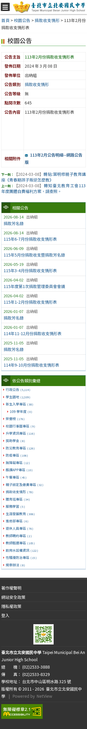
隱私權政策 (11, 606)
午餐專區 (16, 477)
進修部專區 (17, 520)
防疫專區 (17, 455)
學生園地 (18, 396)
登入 (5, 615)
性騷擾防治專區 (21, 557)
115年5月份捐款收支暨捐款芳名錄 (34, 255)
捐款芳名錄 (14, 223)
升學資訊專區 (20, 433)
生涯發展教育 (20, 513)
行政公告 (18, 389)
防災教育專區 (20, 448)
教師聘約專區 (18, 535)
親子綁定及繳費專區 (24, 484)
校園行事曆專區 (20, 426)
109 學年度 (21, 411)
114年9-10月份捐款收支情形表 (31, 365)
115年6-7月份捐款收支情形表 (30, 239)
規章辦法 (15, 564)
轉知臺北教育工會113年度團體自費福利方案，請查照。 (43, 188)
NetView (44, 696)
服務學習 (15, 506)
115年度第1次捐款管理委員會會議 (34, 286)
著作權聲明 (11, 588)
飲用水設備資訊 (22, 550)
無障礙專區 (18, 462)
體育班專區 (18, 499)
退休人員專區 (19, 528)
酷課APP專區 (19, 469)
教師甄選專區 (20, 542)
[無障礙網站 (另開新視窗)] (43, 711)
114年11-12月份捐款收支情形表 (32, 333)
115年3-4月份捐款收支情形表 (30, 270)
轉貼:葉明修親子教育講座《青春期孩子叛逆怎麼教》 (43, 177)
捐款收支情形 (19, 491)
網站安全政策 (13, 597)
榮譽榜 (15, 418)
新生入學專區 (19, 404)
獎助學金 (15, 440)
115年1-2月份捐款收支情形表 (30, 302)
